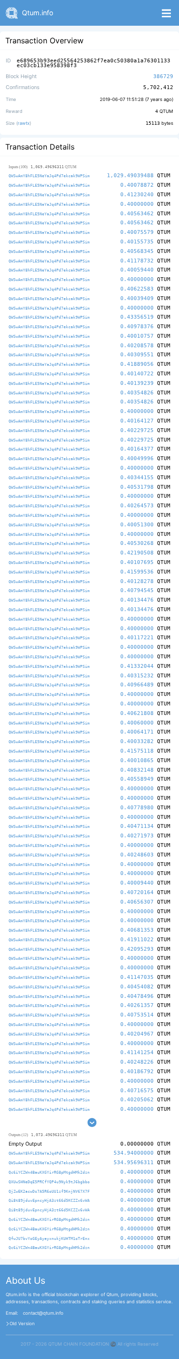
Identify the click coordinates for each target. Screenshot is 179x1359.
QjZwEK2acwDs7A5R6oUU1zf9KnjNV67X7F (49, 1191)
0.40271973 (137, 836)
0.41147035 (137, 977)
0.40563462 (137, 214)
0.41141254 (137, 1052)
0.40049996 (137, 458)
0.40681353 (137, 930)
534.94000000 (134, 1153)
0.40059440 (137, 270)
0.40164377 (137, 449)
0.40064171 (137, 732)
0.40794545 (137, 590)
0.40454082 (137, 987)
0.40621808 (137, 713)
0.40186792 (137, 1071)
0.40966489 (137, 685)
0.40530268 (137, 543)
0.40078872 (137, 185)
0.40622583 (137, 289)
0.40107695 (137, 562)
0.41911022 (137, 939)
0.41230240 (137, 194)
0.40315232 (137, 676)
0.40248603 (137, 855)
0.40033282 (137, 741)
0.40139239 (137, 383)
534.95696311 (134, 1162)
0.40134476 (137, 600)
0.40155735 (137, 242)
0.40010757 (137, 336)
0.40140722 (137, 374)
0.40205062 (137, 1100)
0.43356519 (137, 317)
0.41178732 (137, 261)
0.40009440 (137, 883)
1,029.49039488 (130, 175)
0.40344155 (137, 477)
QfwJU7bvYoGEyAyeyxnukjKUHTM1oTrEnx (49, 1238)
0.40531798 (137, 487)
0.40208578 (137, 345)
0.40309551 (137, 355)
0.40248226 (137, 1062)
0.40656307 (137, 902)
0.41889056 (137, 364)
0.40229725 (137, 430)
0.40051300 (137, 525)
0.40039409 (137, 298)
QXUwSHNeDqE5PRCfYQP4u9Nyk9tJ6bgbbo (49, 1181)
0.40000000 (137, 204)
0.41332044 (137, 666)
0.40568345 (137, 251)
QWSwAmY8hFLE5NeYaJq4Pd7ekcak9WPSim (49, 175)
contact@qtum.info (43, 1313)
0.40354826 (137, 393)
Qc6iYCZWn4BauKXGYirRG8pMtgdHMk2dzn (49, 1172)
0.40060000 (137, 723)
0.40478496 (137, 996)
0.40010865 (137, 760)
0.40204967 (137, 1034)
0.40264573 (137, 506)
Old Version (22, 1323)
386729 (163, 76)
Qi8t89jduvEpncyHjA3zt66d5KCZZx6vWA (49, 1200)
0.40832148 (137, 770)
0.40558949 (137, 779)
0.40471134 (137, 826)
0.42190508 (137, 553)
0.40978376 (137, 326)
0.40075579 (137, 232)
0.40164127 (137, 421)
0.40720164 (137, 892)
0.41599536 (137, 572)
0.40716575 (137, 1090)
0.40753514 (137, 1015)
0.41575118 (137, 751)
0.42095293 (137, 949)
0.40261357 (137, 1005)
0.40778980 (137, 808)
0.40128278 (137, 581)
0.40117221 (137, 637)
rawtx (24, 123)
